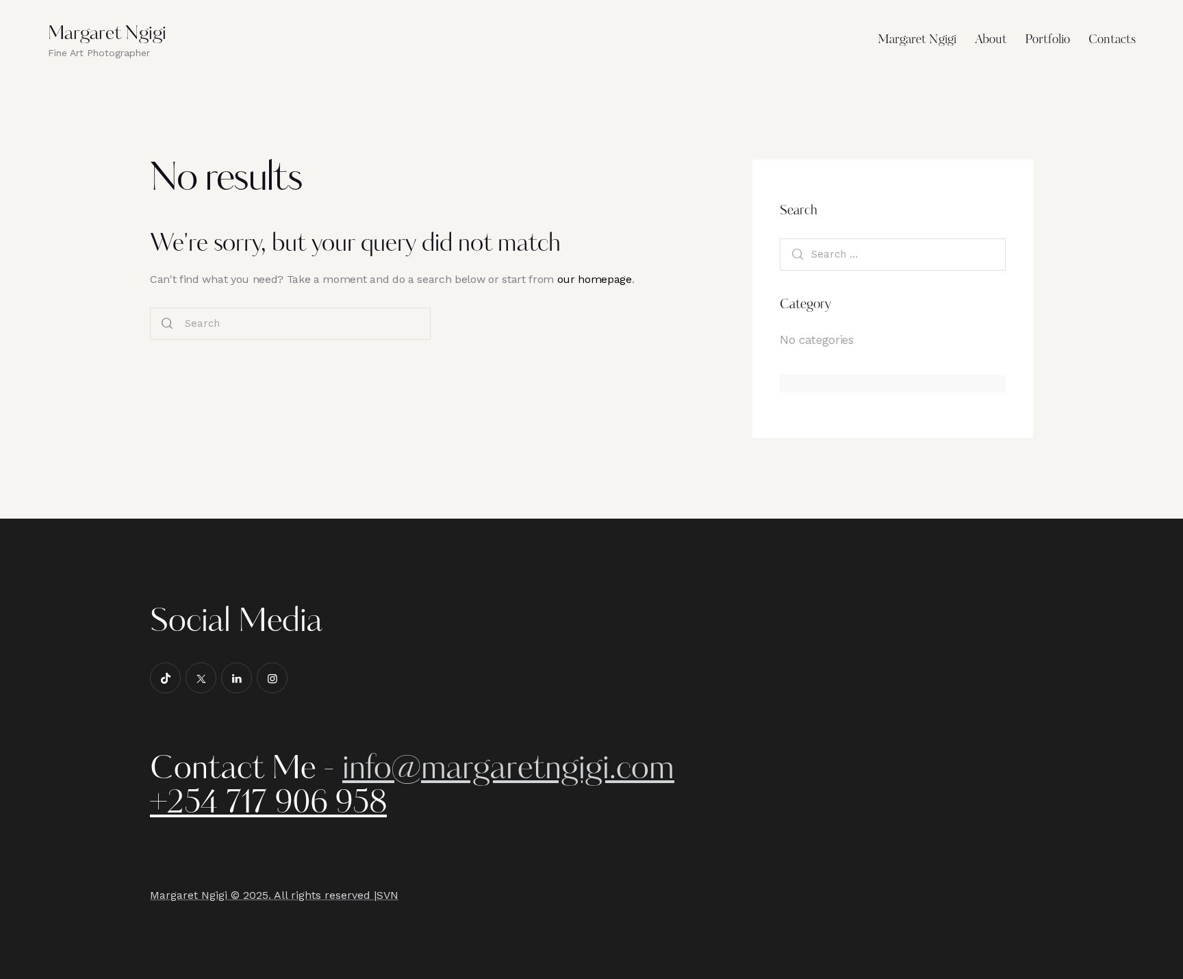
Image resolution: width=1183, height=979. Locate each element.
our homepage (594, 279)
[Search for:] (893, 253)
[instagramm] (272, 677)
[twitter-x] (201, 677)
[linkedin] (236, 677)
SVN (387, 895)
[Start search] (167, 324)
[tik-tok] (165, 677)
